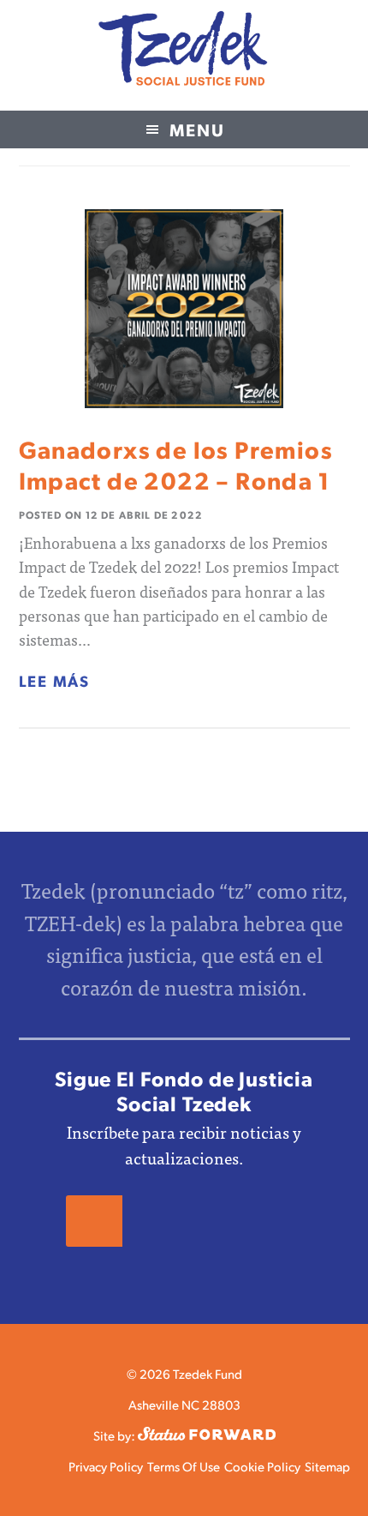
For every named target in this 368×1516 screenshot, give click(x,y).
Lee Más (55, 680)
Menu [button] (197, 129)
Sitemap (327, 1466)
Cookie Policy (262, 1466)
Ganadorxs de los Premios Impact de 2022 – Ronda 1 (176, 464)
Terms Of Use (183, 1466)
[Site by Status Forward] (207, 1435)
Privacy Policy (105, 1466)
